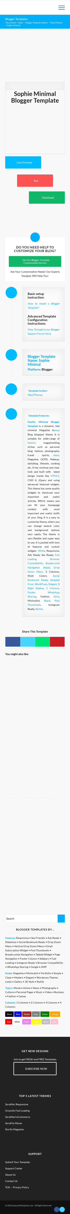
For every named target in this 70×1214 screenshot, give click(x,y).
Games (22, 996)
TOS (7, 1187)
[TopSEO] (49, 674)
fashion (32, 442)
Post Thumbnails (40, 950)
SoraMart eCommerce (17, 1116)
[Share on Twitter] (27, 642)
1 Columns (22, 1002)
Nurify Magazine (14, 1129)
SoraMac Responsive (16, 1104)
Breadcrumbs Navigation (19, 954)
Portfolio (46, 973)
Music (39, 992)
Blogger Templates (16, 19)
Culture (9, 992)
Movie (17, 987)
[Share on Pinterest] (57, 642)
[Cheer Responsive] (49, 761)
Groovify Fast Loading (17, 1110)
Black (47, 600)
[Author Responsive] (49, 732)
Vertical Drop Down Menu (29, 946)
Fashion (11, 996)
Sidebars (44, 958)
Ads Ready (53, 937)
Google (34, 966)
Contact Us (11, 1180)
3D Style (29, 981)
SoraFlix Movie (13, 1123)
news (56, 455)
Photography (49, 987)
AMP (44, 966)
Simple (57, 973)
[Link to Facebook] (56, 1209)
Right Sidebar (36, 588)
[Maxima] (19, 732)
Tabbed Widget (44, 954)
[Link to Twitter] (62, 1209)
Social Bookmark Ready (32, 942)
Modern (18, 977)
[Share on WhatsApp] (42, 642)
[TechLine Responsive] (19, 761)
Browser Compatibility (50, 962)
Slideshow (11, 942)
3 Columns (51, 1002)
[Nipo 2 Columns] (19, 703)
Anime (27, 987)
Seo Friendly (38, 937)
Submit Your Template (17, 1162)
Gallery (18, 981)
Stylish (39, 608)
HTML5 (55, 475)
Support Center (13, 1168)
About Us (10, 1174)
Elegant (52, 584)
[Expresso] (49, 703)
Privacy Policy (21, 1187)
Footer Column (28, 958)
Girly (56, 596)
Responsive (22, 937)
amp (56, 430)
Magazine (18, 973)
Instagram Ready (26, 962)
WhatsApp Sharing (17, 966)
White (41, 550)
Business (59, 992)
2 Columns (37, 1002)
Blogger (47, 369)
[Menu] (60, 7)
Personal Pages (24, 992)
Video (48, 992)
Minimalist (32, 973)
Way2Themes (35, 394)
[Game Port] (19, 674)
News (36, 987)
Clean (8, 977)
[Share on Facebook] (12, 642)
